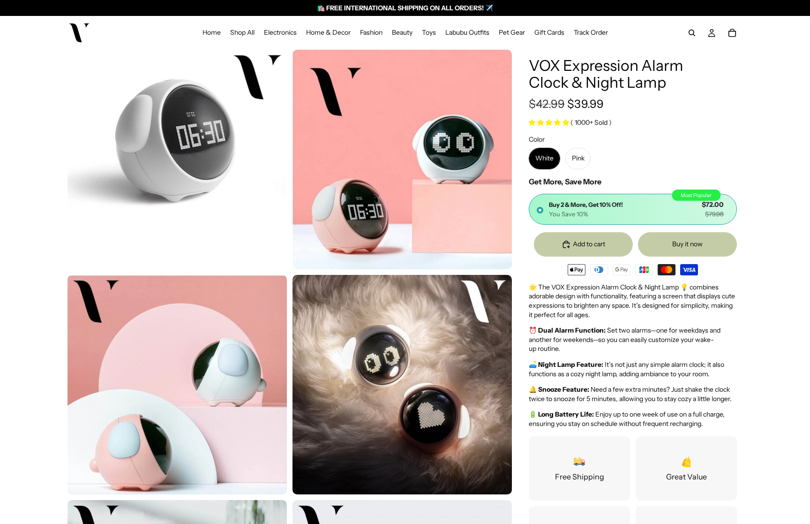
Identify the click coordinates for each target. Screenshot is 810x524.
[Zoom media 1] (177, 159)
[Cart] (732, 33)
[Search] (692, 33)
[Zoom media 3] (177, 384)
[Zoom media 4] (402, 384)
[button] (549, 122)
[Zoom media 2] (402, 159)
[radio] (633, 209)
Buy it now (687, 244)
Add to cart (589, 244)
